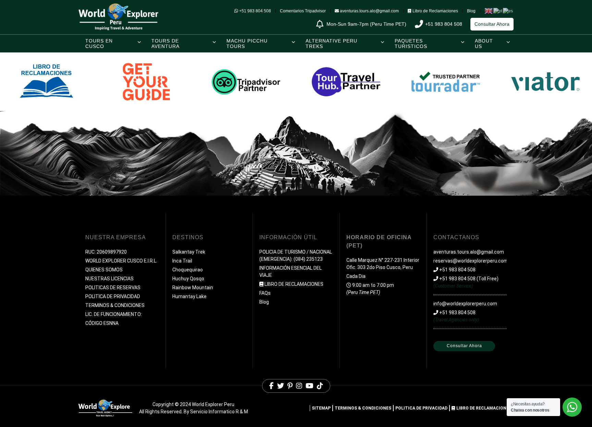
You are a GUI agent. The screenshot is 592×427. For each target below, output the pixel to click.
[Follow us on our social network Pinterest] (290, 386)
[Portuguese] (498, 10)
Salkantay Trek (188, 252)
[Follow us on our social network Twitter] (280, 386)
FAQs (265, 293)
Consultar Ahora (491, 24)
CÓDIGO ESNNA (102, 323)
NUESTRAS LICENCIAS (109, 278)
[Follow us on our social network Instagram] (299, 386)
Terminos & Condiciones (363, 408)
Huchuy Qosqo (188, 278)
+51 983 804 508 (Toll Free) (468, 278)
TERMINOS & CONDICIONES (115, 305)
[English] (488, 10)
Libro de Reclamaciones (435, 11)
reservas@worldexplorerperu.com (470, 261)
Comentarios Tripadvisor (303, 11)
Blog (471, 11)
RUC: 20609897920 (106, 252)
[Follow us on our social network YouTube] (309, 386)
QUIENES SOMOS (104, 269)
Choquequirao (187, 269)
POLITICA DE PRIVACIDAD (112, 296)
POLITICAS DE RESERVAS (112, 287)
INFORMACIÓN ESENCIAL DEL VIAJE (290, 271)
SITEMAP (321, 408)
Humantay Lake (189, 296)
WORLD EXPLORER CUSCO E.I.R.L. (121, 261)
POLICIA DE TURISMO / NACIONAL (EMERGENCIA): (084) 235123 (295, 255)
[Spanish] (508, 10)
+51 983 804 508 (255, 11)
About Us (484, 43)
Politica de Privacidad (421, 408)
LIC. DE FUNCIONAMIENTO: (113, 314)
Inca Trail (182, 261)
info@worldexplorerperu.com (465, 303)
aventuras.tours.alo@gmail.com (369, 11)
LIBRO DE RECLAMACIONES (293, 284)
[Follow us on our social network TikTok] (320, 386)
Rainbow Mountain (192, 287)
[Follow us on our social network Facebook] (271, 386)
